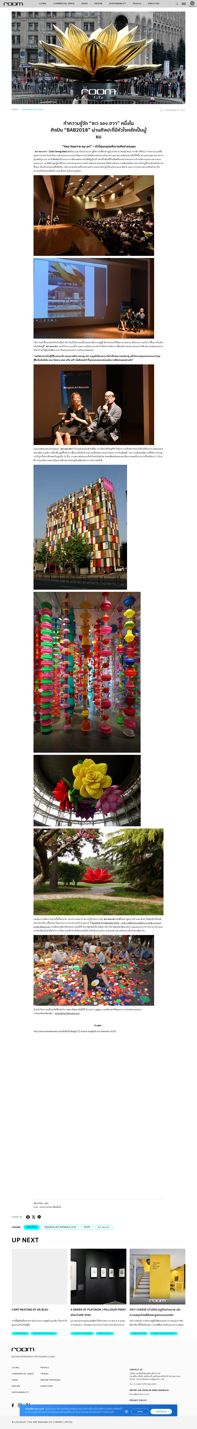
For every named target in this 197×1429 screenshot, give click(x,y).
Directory (154, 3)
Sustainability (117, 3)
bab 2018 (32, 1227)
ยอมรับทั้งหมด (161, 1411)
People (137, 3)
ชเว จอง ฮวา (104, 1227)
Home (15, 109)
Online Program (50, 1380)
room (97, 1009)
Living (42, 3)
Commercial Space (64, 3)
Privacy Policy (138, 1400)
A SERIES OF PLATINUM (82, 1333)
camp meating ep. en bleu (44, 1333)
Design (98, 3)
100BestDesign (138, 1333)
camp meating (20, 1333)
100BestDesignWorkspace (163, 1333)
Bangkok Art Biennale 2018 (60, 1227)
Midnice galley (104, 1333)
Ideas (84, 3)
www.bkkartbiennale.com (67, 1013)
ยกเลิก (140, 1411)
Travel (44, 1374)
